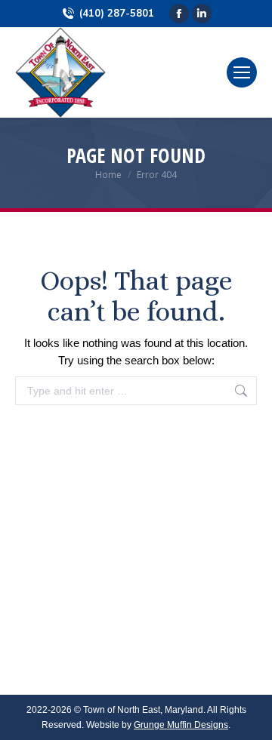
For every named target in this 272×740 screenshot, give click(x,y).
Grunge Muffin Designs (181, 725)
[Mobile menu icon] (242, 72)
